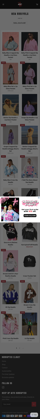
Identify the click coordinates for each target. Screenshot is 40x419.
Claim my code (30, 216)
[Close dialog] (39, 198)
